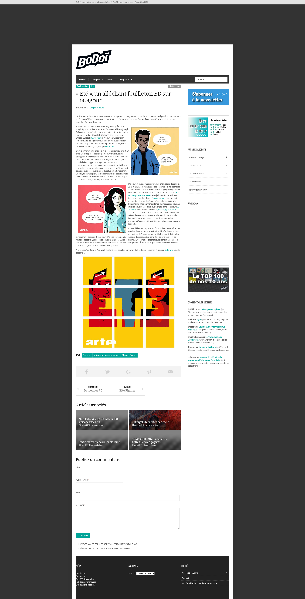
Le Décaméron (195, 182)
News (108, 80)
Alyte (199, 319)
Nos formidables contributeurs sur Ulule (199, 583)
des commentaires (86, 582)
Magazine (123, 80)
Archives (132, 573)
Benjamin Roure (97, 108)
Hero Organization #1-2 (199, 190)
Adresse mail (82, 480)
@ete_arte (109, 146)
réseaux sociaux (112, 355)
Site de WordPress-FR (85, 585)
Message (80, 505)
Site (78, 493)
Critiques (94, 80)
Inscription (80, 573)
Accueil (82, 79)
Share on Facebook (86, 371)
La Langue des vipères (210, 309)
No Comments (175, 86)
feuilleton (87, 355)
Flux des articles (85, 579)
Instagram (98, 355)
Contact (185, 578)
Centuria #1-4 (195, 165)
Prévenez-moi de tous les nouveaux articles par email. (105, 549)
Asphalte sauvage (196, 157)
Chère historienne (196, 174)
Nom (78, 467)
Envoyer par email (170, 371)
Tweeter (107, 371)
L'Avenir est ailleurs (207, 347)
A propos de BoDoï (190, 573)
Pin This (149, 371)
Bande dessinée (82, 86)
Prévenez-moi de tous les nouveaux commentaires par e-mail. (108, 544)
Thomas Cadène (129, 355)
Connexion (80, 576)
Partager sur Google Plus (128, 371)
